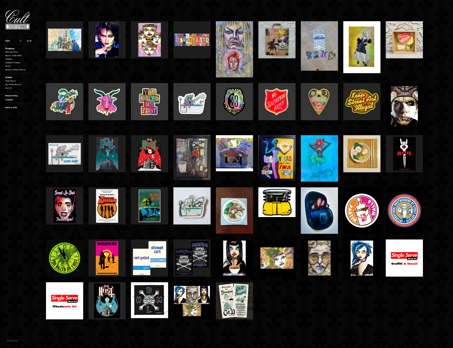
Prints (8, 66)
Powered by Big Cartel (12, 340)
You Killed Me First (13, 84)
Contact (9, 99)
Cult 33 (8, 88)
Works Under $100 (13, 55)
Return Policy (11, 95)
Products (10, 48)
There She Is (10, 81)
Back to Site (11, 107)
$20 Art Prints (11, 52)
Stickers (8, 59)
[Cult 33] (18, 20)
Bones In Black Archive (15, 70)
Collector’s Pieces (12, 63)
